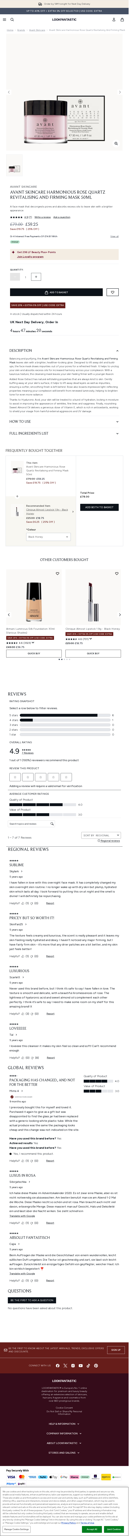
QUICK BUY (34, 653)
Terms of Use (87, 1523)
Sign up (116, 1350)
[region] (64, 1511)
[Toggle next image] (120, 92)
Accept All (92, 1529)
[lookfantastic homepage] (64, 19)
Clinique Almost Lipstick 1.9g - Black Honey (93, 628)
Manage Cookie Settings (16, 1529)
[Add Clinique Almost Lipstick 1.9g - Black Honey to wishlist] (117, 573)
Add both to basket (99, 507)
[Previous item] (8, 614)
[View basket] (122, 19)
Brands (21, 30)
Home (10, 30)
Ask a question (61, 217)
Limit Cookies (114, 1529)
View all (114, 236)
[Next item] (120, 614)
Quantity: (17, 269)
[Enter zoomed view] (116, 143)
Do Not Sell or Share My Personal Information (64, 1412)
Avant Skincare (37, 30)
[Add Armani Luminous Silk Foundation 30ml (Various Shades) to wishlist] (57, 573)
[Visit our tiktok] (88, 1366)
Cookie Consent (64, 1408)
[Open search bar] (12, 19)
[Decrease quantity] (15, 277)
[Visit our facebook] (58, 1366)
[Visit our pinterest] (96, 1366)
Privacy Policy (68, 1523)
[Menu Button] (4, 19)
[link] (114, 19)
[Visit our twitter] (65, 1366)
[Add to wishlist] (113, 292)
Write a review (43, 217)
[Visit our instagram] (73, 1366)
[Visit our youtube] (81, 1366)
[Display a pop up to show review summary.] (33, 642)
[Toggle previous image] (8, 92)
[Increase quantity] (36, 277)
